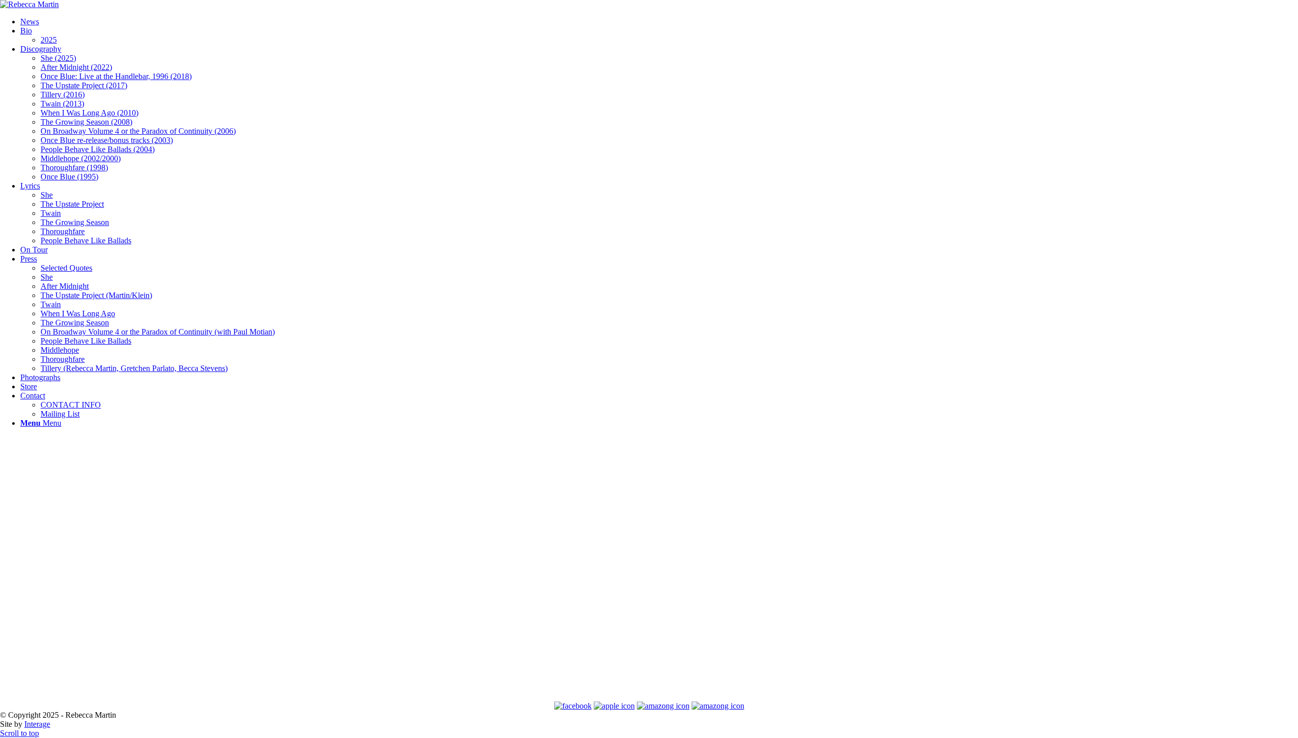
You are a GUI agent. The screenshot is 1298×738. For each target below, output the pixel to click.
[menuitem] (659, 21)
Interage (37, 724)
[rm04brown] (29, 4)
